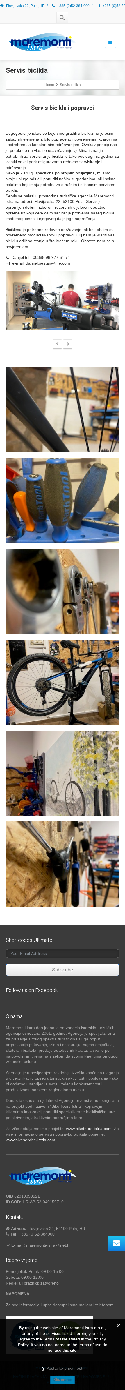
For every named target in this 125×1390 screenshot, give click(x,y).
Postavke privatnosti (64, 1368)
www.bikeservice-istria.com (30, 1140)
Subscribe (62, 969)
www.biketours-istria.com (89, 1128)
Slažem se (62, 1380)
